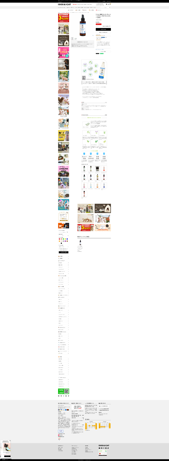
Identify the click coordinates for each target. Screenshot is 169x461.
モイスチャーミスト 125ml (103, 181)
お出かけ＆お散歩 (86, 7)
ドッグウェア (71, 10)
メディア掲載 (73, 451)
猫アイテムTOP (61, 329)
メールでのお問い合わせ (103, 406)
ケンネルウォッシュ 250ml (103, 189)
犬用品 (61, 256)
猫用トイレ (60, 301)
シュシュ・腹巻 (61, 277)
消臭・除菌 (67, 12)
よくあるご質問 (60, 450)
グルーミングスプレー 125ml (83, 181)
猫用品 (61, 258)
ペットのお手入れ (63, 12)
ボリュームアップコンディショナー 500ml (104, 172)
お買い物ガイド (61, 379)
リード (60, 312)
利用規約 (86, 450)
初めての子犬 (60, 371)
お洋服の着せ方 (74, 448)
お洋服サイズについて (62, 271)
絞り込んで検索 (63, 252)
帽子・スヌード (61, 280)
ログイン (99, 1)
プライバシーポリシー (88, 449)
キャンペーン (99, 10)
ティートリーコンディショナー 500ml (91, 172)
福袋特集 (60, 361)
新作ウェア (68, 7)
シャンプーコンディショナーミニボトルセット (97, 172)
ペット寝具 (78, 10)
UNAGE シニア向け (93, 7)
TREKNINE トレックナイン (63, 316)
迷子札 (60, 323)
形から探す (60, 262)
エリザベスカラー (61, 282)
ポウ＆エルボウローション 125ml (84, 189)
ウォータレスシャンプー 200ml (84, 197)
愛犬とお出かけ (61, 367)
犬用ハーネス (60, 310)
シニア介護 (60, 363)
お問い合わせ (109, 1)
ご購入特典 (59, 449)
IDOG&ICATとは (61, 386)
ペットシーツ (60, 303)
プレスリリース (74, 452)
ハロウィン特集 (77, 7)
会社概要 (86, 447)
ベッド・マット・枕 (61, 288)
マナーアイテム (61, 284)
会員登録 (104, 1)
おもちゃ (85, 10)
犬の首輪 (60, 318)
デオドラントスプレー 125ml (90, 181)
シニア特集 (92, 10)
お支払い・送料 (60, 447)
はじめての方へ (61, 381)
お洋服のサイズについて (75, 447)
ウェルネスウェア (61, 269)
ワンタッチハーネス (61, 314)
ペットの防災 (60, 369)
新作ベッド (72, 7)
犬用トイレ (60, 299)
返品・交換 (59, 448)
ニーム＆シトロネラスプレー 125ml (97, 181)
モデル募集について (74, 450)
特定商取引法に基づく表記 (89, 451)
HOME (59, 12)
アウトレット (60, 267)
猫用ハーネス (60, 336)
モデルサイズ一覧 (61, 273)
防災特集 (82, 7)
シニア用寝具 (60, 290)
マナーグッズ (60, 325)
